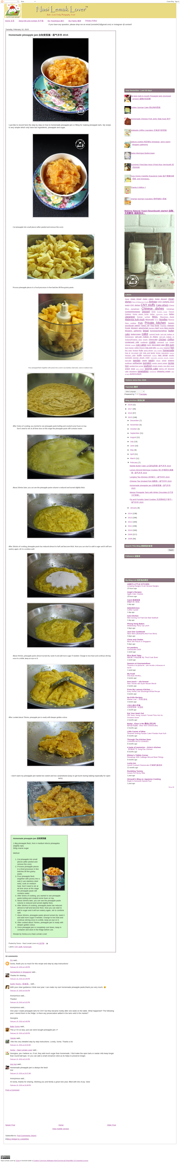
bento (162, 328)
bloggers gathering (133, 331)
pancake (128, 361)
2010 (130, 530)
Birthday (153, 301)
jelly (140, 353)
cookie (152, 342)
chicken (162, 339)
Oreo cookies (130, 323)
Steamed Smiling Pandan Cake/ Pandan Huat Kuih (146, 733)
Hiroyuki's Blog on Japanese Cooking (144, 779)
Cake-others (162, 305)
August (133, 437)
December (134, 420)
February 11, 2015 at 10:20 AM (20, 1045)
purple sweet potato (159, 363)
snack (127, 369)
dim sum (169, 345)
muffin (139, 355)
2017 (130, 409)
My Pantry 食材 (74, 21)
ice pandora (132, 648)
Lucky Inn (131, 763)
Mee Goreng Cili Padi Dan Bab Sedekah (142, 618)
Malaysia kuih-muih (135, 319)
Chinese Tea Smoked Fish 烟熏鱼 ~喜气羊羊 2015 (151, 481)
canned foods (154, 334)
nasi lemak (163, 355)
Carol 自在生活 (133, 600)
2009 (130, 534)
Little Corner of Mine (136, 731)
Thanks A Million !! (138, 187)
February (134, 463)
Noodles (163, 319)
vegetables (143, 371)
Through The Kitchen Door (139, 739)
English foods (162, 312)
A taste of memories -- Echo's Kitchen (144, 747)
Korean (140, 317)
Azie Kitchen (132, 616)
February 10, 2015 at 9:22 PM (20, 1002)
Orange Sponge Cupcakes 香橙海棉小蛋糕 (148, 199)
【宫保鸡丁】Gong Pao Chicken (139, 749)
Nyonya (171, 320)
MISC (155, 316)
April (132, 454)
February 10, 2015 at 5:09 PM (20, 979)
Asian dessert (161, 299)
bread (146, 330)
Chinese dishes (153, 308)
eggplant (167, 348)
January (133, 508)
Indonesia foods (162, 314)
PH (11, 960)
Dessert (146, 311)
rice (127, 366)
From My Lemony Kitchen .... (140, 689)
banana (152, 328)
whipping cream (163, 371)
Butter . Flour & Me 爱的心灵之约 (141, 724)
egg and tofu (150, 348)
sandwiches (133, 366)
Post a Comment (12, 1090)
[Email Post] (46, 943)
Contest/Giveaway (132, 312)
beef (157, 328)
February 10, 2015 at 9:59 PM (20, 1033)
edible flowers (139, 348)
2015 (130, 417)
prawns (171, 361)
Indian (152, 314)
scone (141, 366)
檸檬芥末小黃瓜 (133, 602)
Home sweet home (141, 314)
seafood (148, 366)
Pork (140, 323)
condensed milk (132, 342)
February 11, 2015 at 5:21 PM (20, 1059)
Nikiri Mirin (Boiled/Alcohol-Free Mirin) (142, 634)
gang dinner (148, 350)
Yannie (13, 1038)
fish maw (128, 350)
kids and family (149, 353)
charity (145, 340)
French (171, 312)
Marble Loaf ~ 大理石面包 (137, 699)
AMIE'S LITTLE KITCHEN (138, 584)
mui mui (13, 1064)
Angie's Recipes (134, 592)
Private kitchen (155, 322)
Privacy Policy (91, 21)
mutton (154, 355)
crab (166, 342)
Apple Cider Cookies (135, 594)
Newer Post (10, 1125)
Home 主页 (9, 21)
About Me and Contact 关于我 (31, 21)
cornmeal (160, 342)
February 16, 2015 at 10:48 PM (20, 1085)
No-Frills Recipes (134, 697)
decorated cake (158, 345)
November (134, 425)
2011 (130, 526)
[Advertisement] (60, 1107)
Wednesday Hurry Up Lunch (138, 626)
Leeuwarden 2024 (134, 650)
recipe (171, 363)
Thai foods (154, 326)
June (132, 446)
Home (61, 1125)
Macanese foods (167, 317)
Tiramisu (163, 326)
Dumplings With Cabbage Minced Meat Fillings (145, 757)
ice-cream (135, 353)
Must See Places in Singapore (139, 642)
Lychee (147, 317)
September (135, 433)
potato (164, 361)
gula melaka (158, 350)
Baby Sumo (15, 1026)
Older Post (111, 1125)
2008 (130, 539)
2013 (130, 518)
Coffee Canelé (132, 610)
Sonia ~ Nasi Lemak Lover (21, 1050)
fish (172, 347)
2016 (130, 413)
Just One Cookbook (136, 632)
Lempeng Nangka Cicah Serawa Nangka (143, 586)
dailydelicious (133, 608)
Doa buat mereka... (134, 676)
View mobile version (60, 1129)
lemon (158, 353)
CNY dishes (135, 305)
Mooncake (149, 320)
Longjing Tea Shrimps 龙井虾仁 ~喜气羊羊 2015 (150, 477)
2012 (130, 522)
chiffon (170, 339)
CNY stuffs (18, 947)
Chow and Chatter (135, 640)
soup (133, 369)
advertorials (143, 328)
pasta (144, 361)
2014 (130, 513)
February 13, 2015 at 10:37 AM (20, 1073)
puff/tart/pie (137, 363)
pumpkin (147, 363)
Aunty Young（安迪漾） (20, 984)
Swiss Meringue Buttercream (143, 153)
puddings (128, 363)
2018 (130, 405)
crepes (133, 345)
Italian (171, 314)
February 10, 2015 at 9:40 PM (20, 1021)
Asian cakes (148, 299)
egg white (160, 348)
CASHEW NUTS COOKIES (137, 741)
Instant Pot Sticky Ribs (136, 773)
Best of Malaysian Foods (140, 302)
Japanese (130, 316)
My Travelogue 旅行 (56, 21)
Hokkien (128, 314)
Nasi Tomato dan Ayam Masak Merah (141, 684)
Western (134, 328)
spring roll (163, 369)
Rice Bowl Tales (134, 655)
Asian (127, 299)
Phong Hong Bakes (135, 624)
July (132, 442)
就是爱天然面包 (135, 374)
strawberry (133, 371)
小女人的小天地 (133, 705)
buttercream (136, 334)
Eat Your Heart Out (135, 713)
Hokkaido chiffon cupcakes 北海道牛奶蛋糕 (149, 130)
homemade (27, 947)
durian (131, 348)
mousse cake (130, 355)
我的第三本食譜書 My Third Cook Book (142, 657)
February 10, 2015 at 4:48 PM (20, 967)
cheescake (153, 340)
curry (149, 345)
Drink (154, 312)
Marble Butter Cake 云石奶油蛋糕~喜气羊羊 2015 (150, 466)
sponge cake (151, 368)
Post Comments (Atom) (26, 1136)
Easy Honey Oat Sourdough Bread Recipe (143, 691)
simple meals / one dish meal (163, 366)
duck (127, 348)
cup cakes (141, 345)
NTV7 (157, 320)
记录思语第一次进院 (135, 707)
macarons (165, 353)
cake (145, 334)
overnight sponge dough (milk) (137, 358)
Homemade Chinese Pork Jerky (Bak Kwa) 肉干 (151, 119)
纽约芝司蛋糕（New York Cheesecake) (142, 726)
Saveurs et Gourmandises (138, 663)
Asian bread (136, 299)
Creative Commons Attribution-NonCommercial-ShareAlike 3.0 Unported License (60, 1160)
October (133, 429)
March (133, 458)
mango (171, 353)
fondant (135, 350)
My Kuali (131, 674)
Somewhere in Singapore (20, 972)
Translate (143, 394)
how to (127, 353)
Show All (171, 787)
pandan (136, 360)
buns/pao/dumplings (158, 331)
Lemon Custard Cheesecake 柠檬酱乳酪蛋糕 (144, 765)
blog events (169, 328)
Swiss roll (145, 326)
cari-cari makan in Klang (146, 337)
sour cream (140, 369)
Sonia (18, 1160)
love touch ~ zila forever (138, 682)
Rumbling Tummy (135, 771)
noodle (171, 355)
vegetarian (152, 371)
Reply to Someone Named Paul (139, 781)
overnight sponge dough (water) (162, 358)
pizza (158, 361)
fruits (141, 350)
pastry (151, 360)
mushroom (147, 355)
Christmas (170, 309)
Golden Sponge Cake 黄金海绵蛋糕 (145, 107)
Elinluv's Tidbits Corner (137, 755)
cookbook (144, 342)
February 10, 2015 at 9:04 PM (20, 990)
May (132, 450)
